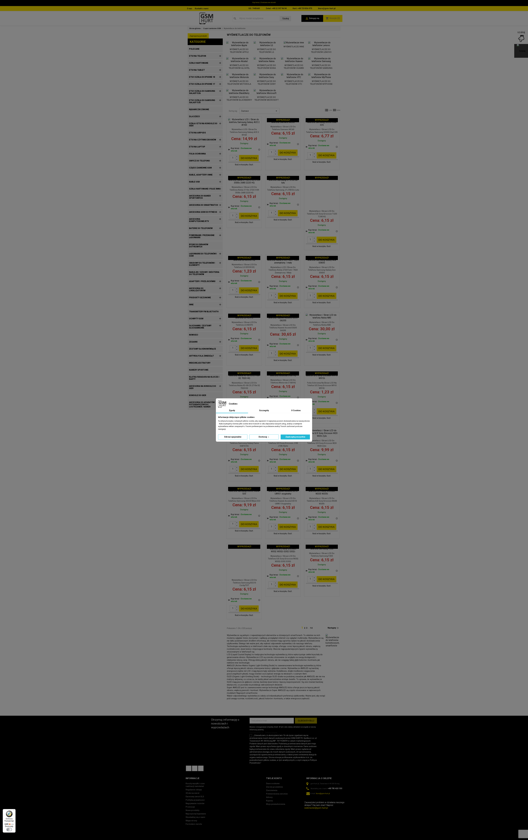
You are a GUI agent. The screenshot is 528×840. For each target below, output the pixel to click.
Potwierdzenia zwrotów (277, 794)
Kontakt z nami (201, 8)
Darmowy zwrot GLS (195, 796)
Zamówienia (271, 790)
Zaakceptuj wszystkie (295, 437)
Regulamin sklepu (194, 790)
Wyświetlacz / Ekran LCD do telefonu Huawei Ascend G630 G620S (283, 328)
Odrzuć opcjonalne (232, 437)
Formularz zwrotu (194, 824)
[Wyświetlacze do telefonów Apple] (239, 44)
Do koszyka (249, 158)
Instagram (194, 768)
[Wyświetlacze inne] (294, 42)
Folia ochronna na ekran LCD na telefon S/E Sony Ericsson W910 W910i (322, 385)
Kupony (269, 801)
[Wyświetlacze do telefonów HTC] (294, 76)
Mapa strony (191, 821)
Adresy (269, 797)
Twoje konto (274, 778)
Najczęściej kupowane (196, 814)
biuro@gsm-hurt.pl (327, 8)
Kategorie (198, 41)
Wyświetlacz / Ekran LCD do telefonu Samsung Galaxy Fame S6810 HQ (244, 443)
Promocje (190, 807)
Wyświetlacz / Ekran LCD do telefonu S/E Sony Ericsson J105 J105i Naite (283, 443)
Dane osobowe (273, 783)
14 (311, 628)
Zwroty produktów (274, 787)
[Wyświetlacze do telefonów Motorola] (239, 76)
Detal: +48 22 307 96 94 (276, 8)
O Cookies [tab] (296, 410)
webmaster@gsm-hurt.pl (316, 808)
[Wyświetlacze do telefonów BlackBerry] (239, 92)
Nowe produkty (192, 810)
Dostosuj (263, 437)
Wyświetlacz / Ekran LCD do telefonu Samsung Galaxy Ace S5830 (322, 270)
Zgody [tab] (232, 410)
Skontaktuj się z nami (195, 817)
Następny (333, 628)
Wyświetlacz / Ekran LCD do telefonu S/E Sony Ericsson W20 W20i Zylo (321, 443)
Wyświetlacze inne (294, 46)
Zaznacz (259, 111)
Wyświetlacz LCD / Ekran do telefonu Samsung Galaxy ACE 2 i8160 (244, 132)
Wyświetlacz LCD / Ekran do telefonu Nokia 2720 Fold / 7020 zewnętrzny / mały (283, 270)
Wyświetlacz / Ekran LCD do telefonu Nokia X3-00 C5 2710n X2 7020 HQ (244, 385)
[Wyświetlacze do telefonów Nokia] (267, 60)
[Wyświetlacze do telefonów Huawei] (294, 60)
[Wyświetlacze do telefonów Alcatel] (239, 60)
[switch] (9, 829)
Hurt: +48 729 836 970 (302, 8)
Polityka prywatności (195, 800)
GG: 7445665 (254, 8)
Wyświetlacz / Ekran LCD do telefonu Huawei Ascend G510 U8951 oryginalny (283, 501)
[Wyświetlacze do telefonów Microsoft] (267, 92)
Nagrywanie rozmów (195, 803)
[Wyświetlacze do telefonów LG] (267, 44)
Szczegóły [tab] (264, 410)
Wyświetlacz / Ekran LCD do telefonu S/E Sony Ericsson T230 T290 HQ (322, 214)
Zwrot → (308, 799)
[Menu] (14, 810)
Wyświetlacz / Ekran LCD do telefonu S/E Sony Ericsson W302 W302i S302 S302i (283, 559)
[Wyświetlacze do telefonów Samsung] (321, 60)
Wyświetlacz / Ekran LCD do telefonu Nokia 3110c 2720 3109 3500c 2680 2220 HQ (244, 190)
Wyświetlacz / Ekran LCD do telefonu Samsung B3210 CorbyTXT (244, 583)
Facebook (188, 768)
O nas (189, 8)
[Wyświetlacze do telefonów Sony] (267, 76)
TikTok (201, 768)
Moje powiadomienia (275, 804)
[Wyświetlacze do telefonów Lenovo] (321, 44)
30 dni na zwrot (192, 793)
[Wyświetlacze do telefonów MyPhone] (321, 76)
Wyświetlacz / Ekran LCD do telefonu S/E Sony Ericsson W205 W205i (322, 501)
